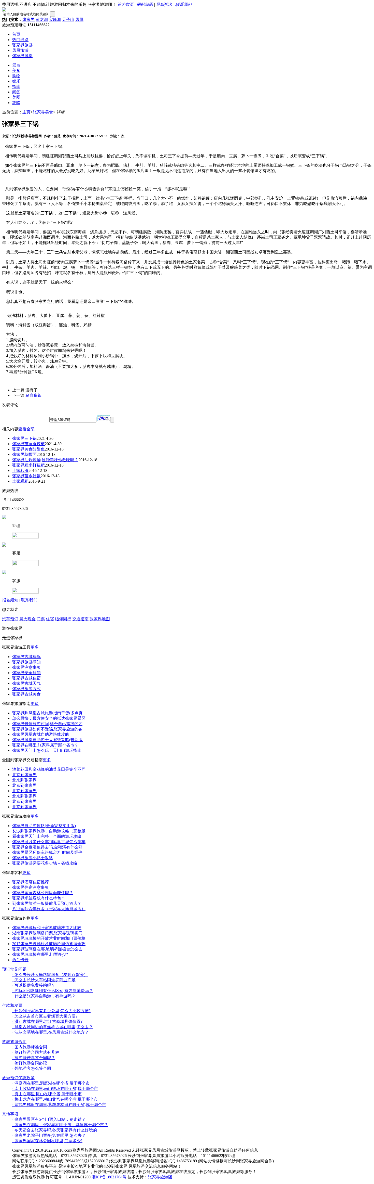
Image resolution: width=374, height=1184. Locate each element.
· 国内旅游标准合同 (29, 1047)
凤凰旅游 (20, 50)
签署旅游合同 (14, 1041)
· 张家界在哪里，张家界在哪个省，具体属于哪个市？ (60, 1125)
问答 (16, 92)
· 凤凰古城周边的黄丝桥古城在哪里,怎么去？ (52, 1027)
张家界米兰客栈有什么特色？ (38, 898)
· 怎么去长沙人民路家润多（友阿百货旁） (50, 974)
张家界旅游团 (160, 1177)
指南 (16, 86)
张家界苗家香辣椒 (28, 444)
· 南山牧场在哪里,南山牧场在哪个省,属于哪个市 (55, 1088)
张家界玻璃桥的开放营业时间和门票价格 (48, 938)
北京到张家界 (24, 775)
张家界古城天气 (26, 683)
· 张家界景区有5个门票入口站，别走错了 (49, 1119)
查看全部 (26, 429)
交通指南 (80, 619)
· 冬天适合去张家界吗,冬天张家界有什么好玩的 (54, 1130)
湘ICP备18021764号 (109, 1177)
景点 (16, 65)
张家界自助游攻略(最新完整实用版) (44, 825)
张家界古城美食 (26, 694)
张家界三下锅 (24, 438)
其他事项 (10, 1114)
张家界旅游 (22, 45)
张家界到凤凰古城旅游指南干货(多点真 (47, 713)
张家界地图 (100, 619)
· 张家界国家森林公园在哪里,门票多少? (47, 1141)
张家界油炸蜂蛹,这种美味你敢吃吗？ (45, 460)
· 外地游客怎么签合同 (31, 1068)
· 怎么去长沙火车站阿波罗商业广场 (44, 980)
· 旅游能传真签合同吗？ (33, 1058)
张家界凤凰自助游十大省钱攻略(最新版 (47, 740)
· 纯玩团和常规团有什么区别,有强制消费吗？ (52, 990)
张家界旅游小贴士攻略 (32, 858)
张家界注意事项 (26, 667)
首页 (16, 34)
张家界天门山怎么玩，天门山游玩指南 (46, 750)
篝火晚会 (27, 619)
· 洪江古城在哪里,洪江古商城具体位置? (47, 1021)
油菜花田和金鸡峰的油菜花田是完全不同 (48, 769)
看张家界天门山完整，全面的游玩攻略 (46, 836)
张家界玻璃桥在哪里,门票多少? (40, 954)
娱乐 (16, 81)
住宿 (50, 619)
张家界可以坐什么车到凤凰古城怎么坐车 (48, 842)
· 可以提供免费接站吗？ (33, 985)
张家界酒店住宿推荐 (30, 882)
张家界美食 (43, 112)
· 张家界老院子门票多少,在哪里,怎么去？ (49, 1135)
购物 (16, 76)
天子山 (68, 19)
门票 (41, 619)
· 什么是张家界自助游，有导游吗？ (44, 996)
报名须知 (10, 600)
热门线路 (20, 39)
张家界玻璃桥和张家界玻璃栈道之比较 (46, 927)
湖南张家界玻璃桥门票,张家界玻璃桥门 (47, 933)
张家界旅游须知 (26, 662)
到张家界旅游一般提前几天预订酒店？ (46, 903)
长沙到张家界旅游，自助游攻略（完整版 (48, 831)
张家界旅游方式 (26, 689)
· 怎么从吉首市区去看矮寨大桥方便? (44, 1016)
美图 (16, 97)
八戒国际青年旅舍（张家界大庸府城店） (48, 909)
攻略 (16, 102)
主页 (26, 112)
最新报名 (164, 4)
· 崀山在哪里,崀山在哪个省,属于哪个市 (47, 1094)
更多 (35, 647)
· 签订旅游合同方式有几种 (35, 1052)
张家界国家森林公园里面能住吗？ (42, 893)
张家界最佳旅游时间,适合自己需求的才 (47, 724)
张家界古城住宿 (26, 678)
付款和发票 (12, 1005)
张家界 (28, 19)
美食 (16, 70)
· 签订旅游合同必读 (29, 1063)
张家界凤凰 (22, 56)
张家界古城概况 (26, 656)
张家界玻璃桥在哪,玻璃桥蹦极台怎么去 (47, 949)
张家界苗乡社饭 (26, 476)
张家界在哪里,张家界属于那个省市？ (45, 745)
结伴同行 (63, 619)
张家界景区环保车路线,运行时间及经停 (47, 852)
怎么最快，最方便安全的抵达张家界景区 (48, 718)
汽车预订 (10, 619)
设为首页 (125, 4)
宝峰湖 (55, 19)
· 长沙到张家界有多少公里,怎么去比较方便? (51, 1011)
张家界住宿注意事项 (30, 887)
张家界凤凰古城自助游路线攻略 (40, 734)
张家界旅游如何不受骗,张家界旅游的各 (47, 729)
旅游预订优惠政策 (18, 1078)
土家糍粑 (20, 481)
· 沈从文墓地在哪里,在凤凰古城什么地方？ (50, 1032)
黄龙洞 (42, 19)
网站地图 (145, 4)
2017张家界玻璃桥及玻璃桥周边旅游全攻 (48, 944)
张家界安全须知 (26, 673)
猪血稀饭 (33, 395)
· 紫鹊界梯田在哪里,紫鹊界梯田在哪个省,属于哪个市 (59, 1104)
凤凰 (79, 19)
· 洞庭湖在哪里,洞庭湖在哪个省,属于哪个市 (51, 1083)
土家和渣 (20, 470)
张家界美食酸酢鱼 (28, 449)
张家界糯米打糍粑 (28, 465)
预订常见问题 (14, 969)
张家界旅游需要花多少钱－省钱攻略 (44, 863)
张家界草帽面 (24, 454)
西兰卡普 (20, 960)
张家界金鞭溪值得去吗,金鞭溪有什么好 (47, 847)
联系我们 (183, 4)
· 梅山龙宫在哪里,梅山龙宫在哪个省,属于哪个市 (55, 1099)
